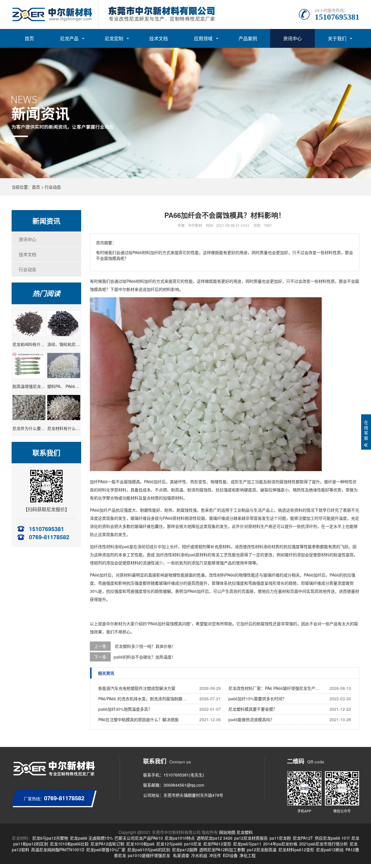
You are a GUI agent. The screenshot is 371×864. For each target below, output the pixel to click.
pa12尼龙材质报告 (251, 838)
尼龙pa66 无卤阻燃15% (91, 838)
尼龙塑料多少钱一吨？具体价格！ (145, 646)
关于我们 (337, 38)
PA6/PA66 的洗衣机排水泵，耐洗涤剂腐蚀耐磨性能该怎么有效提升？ (144, 698)
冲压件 (215, 855)
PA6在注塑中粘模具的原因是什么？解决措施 (138, 719)
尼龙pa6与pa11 (247, 844)
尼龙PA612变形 (217, 844)
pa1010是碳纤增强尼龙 (149, 855)
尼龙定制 (114, 38)
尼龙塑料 (245, 832)
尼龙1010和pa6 (140, 844)
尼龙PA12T (303, 838)
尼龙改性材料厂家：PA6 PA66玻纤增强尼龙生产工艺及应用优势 (274, 688)
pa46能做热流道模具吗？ (251, 719)
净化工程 (247, 855)
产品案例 (248, 38)
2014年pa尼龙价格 (280, 844)
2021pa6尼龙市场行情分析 (323, 844)
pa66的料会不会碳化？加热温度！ (145, 657)
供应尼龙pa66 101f (332, 838)
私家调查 (181, 855)
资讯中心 (292, 38)
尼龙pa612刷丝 (330, 849)
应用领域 (203, 38)
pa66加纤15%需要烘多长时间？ (257, 698)
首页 (29, 38)
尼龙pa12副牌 (184, 849)
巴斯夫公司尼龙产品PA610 (138, 838)
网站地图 (227, 832)
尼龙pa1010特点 (180, 838)
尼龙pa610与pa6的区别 (148, 849)
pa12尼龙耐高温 (262, 849)
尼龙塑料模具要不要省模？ (252, 709)
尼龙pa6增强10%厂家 (106, 849)
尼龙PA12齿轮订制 (107, 844)
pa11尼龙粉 (280, 838)
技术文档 (158, 38)
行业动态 (53, 187)
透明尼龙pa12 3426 (214, 838)
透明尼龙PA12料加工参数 (222, 849)
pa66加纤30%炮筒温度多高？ (125, 709)
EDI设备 (230, 855)
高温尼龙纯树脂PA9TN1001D (57, 849)
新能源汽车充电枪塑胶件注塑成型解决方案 (136, 688)
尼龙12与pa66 (169, 844)
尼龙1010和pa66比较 (69, 844)
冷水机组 (199, 855)
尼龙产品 (69, 38)
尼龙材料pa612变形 (296, 849)
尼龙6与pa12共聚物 (50, 838)
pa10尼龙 (192, 844)
